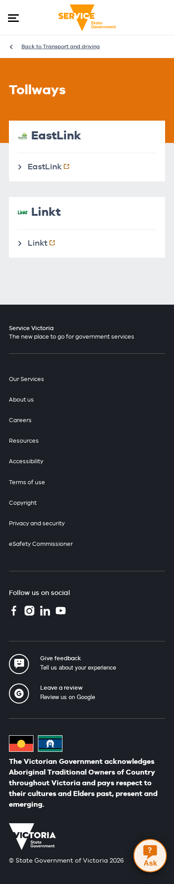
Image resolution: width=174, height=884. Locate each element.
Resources (24, 440)
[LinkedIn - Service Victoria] (45, 611)
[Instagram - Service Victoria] (29, 611)
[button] (13, 17)
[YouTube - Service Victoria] (61, 611)
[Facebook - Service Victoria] (14, 611)
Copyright (23, 502)
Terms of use (27, 482)
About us (21, 399)
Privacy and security (37, 523)
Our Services (26, 379)
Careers (20, 420)
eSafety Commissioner (41, 543)
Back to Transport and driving (60, 46)
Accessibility (26, 461)
